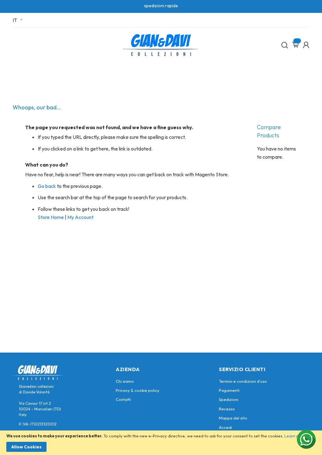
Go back (47, 186)
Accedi (225, 427)
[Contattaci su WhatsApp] (306, 439)
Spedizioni (228, 399)
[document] (161, 443)
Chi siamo (125, 381)
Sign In (306, 45)
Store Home (51, 217)
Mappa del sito (233, 417)
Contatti (123, 399)
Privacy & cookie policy (137, 390)
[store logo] (161, 45)
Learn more (295, 435)
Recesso (227, 408)
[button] (19, 20)
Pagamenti (229, 390)
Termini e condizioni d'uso (243, 381)
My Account (80, 217)
